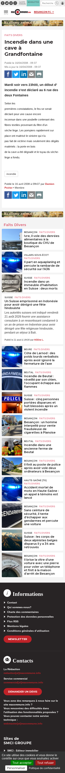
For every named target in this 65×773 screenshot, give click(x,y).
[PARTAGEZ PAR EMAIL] (31, 74)
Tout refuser (45, 762)
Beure (28, 349)
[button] (57, 3)
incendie (11, 173)
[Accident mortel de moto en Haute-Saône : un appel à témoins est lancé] (12, 485)
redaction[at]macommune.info (22, 673)
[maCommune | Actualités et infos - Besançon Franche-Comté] (21, 12)
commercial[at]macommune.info (23, 682)
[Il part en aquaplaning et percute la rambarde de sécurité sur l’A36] (12, 260)
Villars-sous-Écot (36, 255)
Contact (12, 602)
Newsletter (17, 639)
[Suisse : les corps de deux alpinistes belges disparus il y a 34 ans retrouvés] (12, 538)
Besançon (30, 232)
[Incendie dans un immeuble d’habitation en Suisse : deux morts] (12, 282)
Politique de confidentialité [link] (44, 768)
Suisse (28, 277)
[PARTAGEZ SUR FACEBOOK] (8, 74)
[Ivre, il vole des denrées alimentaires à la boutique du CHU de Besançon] (12, 237)
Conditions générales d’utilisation (28, 630)
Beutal (28, 372)
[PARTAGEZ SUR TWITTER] (16, 74)
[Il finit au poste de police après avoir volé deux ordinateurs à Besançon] (12, 465)
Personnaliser (16, 768)
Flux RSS (12, 621)
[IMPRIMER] (39, 74)
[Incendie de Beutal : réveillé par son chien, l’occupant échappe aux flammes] (12, 377)
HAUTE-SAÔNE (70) (35, 480)
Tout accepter (22, 762)
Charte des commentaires (23, 612)
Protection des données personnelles (30, 616)
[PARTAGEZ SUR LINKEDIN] (23, 74)
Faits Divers (13, 35)
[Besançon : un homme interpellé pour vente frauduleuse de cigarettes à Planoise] (12, 423)
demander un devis (22, 691)
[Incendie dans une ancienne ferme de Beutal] (12, 446)
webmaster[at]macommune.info (23, 723)
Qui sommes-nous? (19, 607)
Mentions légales (17, 626)
